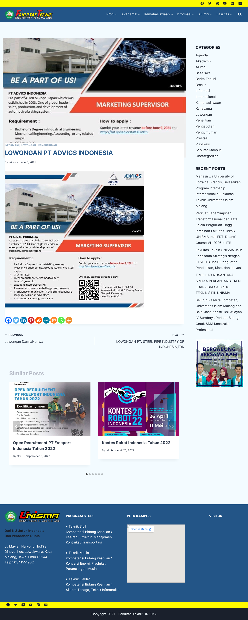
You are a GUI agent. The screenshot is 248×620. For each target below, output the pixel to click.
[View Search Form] (239, 14)
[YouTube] (225, 3)
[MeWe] (46, 320)
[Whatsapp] (61, 320)
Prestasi (202, 138)
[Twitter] (210, 3)
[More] (68, 320)
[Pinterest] (31, 320)
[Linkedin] (232, 3)
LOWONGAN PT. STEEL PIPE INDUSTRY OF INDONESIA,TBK (150, 341)
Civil (19, 456)
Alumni (201, 67)
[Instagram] (217, 3)
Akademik (203, 61)
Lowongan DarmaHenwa (24, 338)
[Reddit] (38, 320)
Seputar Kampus (208, 150)
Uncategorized (207, 156)
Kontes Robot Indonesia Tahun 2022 (136, 442)
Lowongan (28, 145)
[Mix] (53, 320)
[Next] (172, 426)
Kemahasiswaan (208, 103)
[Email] (240, 3)
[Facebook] (202, 3)
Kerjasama (204, 108)
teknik (12, 162)
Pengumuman (47, 145)
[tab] (87, 474)
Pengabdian (205, 126)
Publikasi (203, 144)
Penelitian (203, 120)
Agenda (202, 55)
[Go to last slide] (16, 426)
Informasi (12, 145)
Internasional (206, 97)
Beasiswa (203, 73)
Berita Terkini (206, 79)
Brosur (201, 85)
